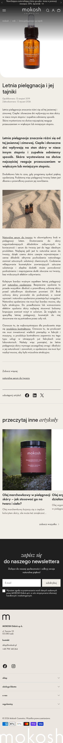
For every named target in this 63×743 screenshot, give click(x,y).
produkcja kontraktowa (18, 328)
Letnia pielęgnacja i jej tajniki (31, 20)
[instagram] (13, 666)
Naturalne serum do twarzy (17, 237)
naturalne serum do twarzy (16, 378)
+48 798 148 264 (10, 649)
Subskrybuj (51, 582)
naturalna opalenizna (19, 284)
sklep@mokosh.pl (9, 645)
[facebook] (4, 666)
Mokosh (5, 20)
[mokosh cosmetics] (31, 10)
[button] (48, 10)
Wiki (14, 20)
